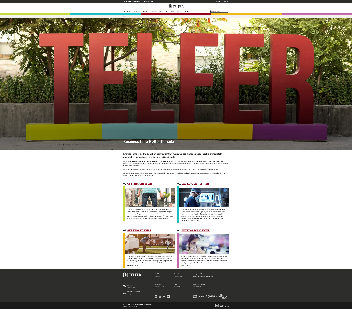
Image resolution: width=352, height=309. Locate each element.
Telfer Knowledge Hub (199, 284)
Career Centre (178, 274)
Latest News (158, 284)
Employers (179, 11)
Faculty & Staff (169, 11)
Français (226, 1)
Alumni (161, 11)
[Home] (125, 11)
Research (146, 11)
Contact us (130, 285)
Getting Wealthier (196, 230)
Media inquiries (131, 287)
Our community (197, 286)
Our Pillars (157, 274)
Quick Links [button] (218, 1)
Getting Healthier (195, 183)
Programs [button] (137, 11)
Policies (125, 306)
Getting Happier (139, 230)
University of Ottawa (147, 1)
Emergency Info (133, 306)
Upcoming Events (159, 286)
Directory (157, 276)
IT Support (177, 286)
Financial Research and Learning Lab (203, 276)
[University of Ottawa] (222, 305)
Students (153, 11)
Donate (187, 11)
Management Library (198, 274)
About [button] (129, 11)
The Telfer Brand (178, 276)
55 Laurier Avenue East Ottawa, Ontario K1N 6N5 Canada (134, 293)
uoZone (176, 284)
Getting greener (139, 183)
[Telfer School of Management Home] (176, 6)
